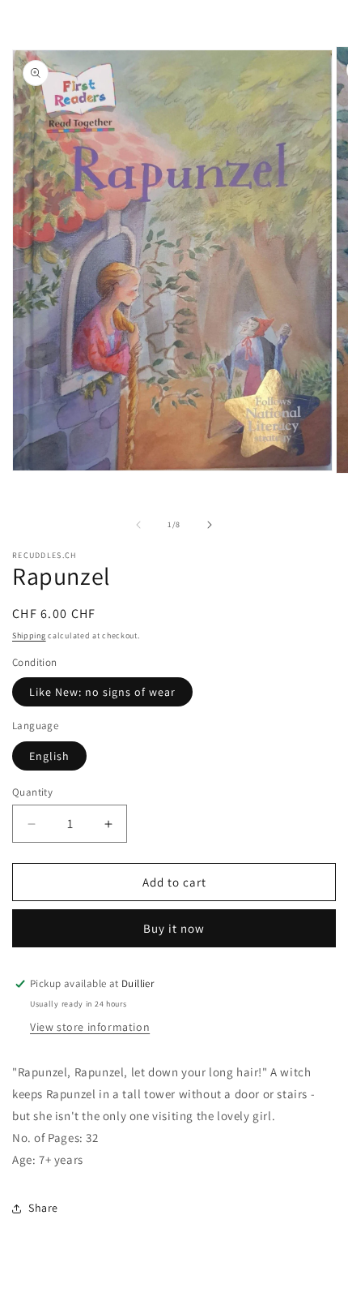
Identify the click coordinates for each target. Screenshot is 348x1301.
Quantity (32, 792)
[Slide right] (209, 525)
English (49, 756)
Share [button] (43, 1207)
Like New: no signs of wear (102, 692)
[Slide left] (138, 525)
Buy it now (174, 928)
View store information (90, 1027)
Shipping (29, 635)
